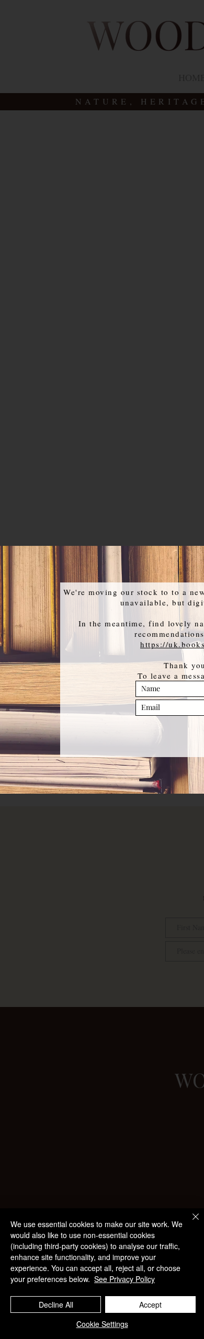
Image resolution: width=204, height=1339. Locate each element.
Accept (150, 1304)
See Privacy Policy (124, 1279)
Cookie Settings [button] (102, 1324)
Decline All (56, 1304)
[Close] (189, 1222)
